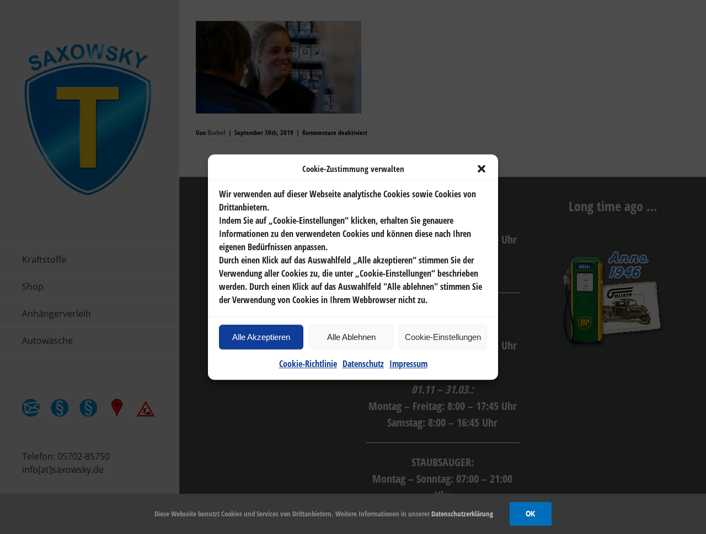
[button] (481, 168)
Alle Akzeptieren (261, 337)
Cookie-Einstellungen (443, 337)
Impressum (408, 364)
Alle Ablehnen (351, 337)
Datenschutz (363, 364)
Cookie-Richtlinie (308, 364)
